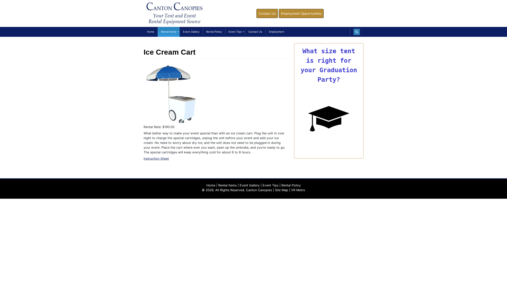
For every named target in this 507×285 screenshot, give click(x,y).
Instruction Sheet (156, 159)
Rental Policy (291, 185)
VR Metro (298, 190)
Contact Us (267, 13)
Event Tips (270, 185)
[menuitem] (151, 32)
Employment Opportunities (301, 13)
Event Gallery (250, 185)
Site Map (281, 190)
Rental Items (227, 185)
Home (210, 185)
